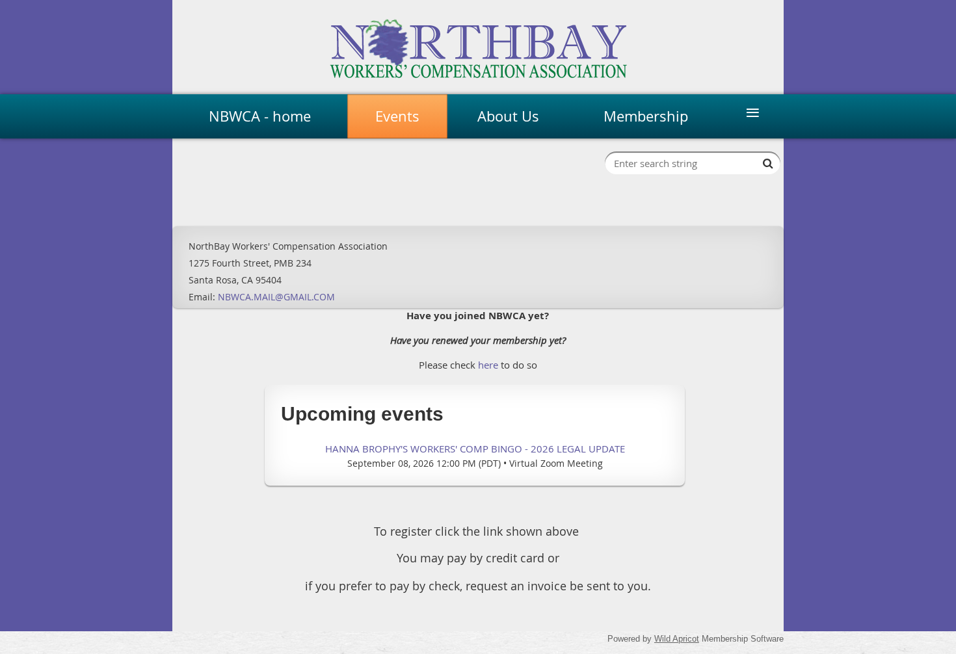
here (488, 364)
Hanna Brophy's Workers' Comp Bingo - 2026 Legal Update (475, 448)
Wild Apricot (676, 639)
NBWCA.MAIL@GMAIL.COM (276, 297)
